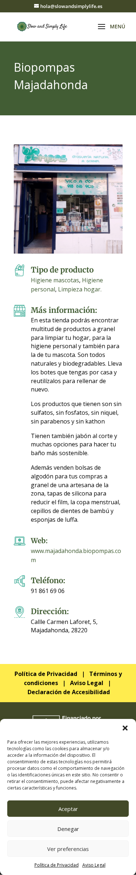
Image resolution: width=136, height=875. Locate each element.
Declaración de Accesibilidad (69, 692)
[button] (125, 728)
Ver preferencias (68, 848)
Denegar (68, 828)
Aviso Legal (94, 865)
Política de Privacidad (56, 865)
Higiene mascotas (55, 280)
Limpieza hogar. (80, 289)
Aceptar (68, 808)
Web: (39, 540)
